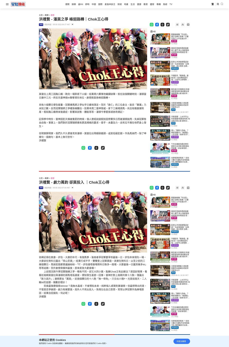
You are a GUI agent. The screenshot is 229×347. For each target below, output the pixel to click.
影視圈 (174, 41)
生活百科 (175, 82)
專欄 (47, 15)
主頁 (41, 15)
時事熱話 (175, 68)
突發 (173, 109)
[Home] (18, 4)
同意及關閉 (181, 341)
